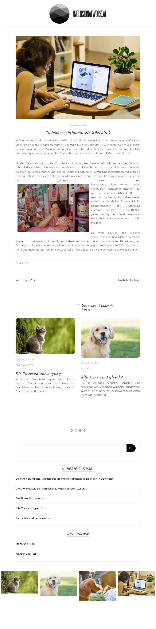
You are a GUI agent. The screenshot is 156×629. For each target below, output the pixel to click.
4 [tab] (84, 430)
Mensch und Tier (78, 125)
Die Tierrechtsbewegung (38, 373)
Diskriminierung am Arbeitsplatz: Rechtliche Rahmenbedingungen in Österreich (65, 478)
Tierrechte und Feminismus (32, 518)
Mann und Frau (25, 543)
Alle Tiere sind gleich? (102, 377)
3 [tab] (80, 430)
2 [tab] (76, 430)
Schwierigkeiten (101, 237)
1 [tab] (72, 430)
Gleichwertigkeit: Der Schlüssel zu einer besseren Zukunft (51, 488)
